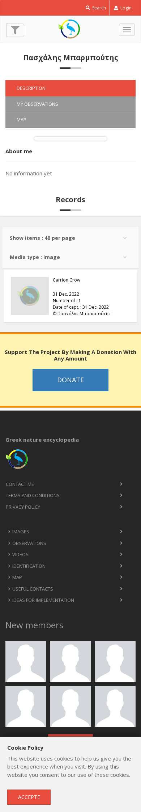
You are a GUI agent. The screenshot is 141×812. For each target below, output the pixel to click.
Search (98, 8)
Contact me (20, 484)
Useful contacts (32, 589)
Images (20, 531)
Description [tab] (31, 88)
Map (17, 577)
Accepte (29, 797)
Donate (70, 379)
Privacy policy (23, 507)
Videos (20, 554)
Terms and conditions (33, 495)
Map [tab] (21, 119)
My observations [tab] (37, 104)
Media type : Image (35, 257)
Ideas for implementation (43, 600)
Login (125, 8)
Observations (29, 543)
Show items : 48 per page (42, 237)
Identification (29, 566)
